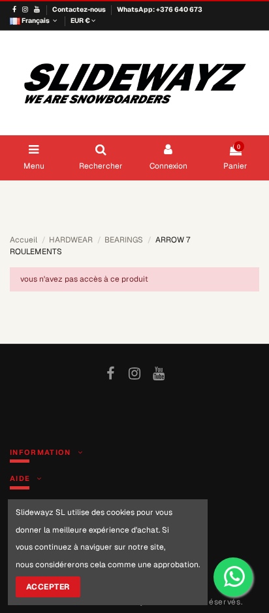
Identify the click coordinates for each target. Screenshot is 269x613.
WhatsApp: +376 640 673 (159, 9)
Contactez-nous (79, 9)
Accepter (48, 587)
